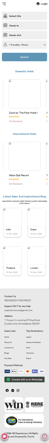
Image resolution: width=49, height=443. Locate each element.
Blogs (6, 353)
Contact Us (8, 347)
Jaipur (28, 337)
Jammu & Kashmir (33, 342)
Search (24, 57)
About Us (8, 342)
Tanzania (30, 353)
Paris (28, 347)
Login (44, 3)
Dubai (28, 358)
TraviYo (30, 436)
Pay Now (7, 358)
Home (6, 337)
